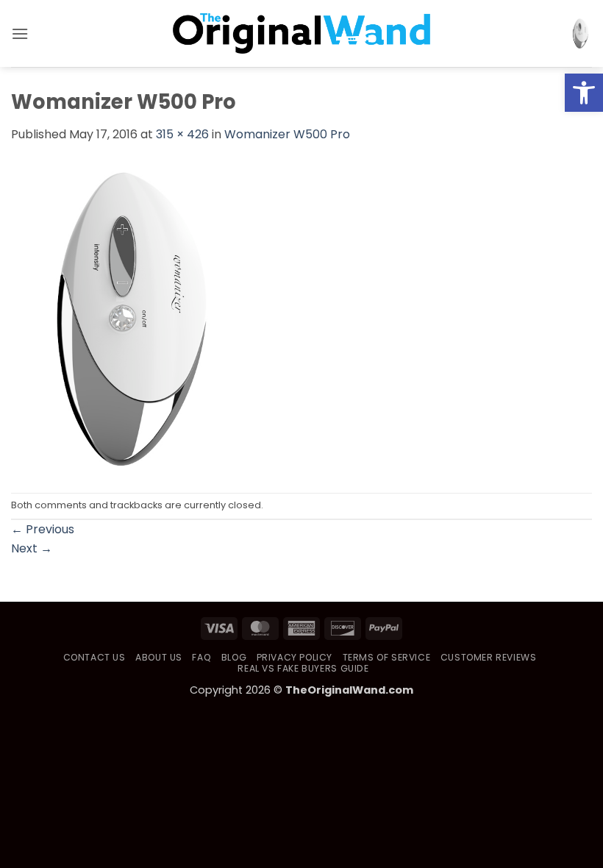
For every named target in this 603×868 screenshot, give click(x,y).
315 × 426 (182, 134)
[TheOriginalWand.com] (301, 33)
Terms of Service (387, 657)
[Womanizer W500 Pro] (127, 317)
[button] (584, 93)
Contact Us (94, 657)
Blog (233, 657)
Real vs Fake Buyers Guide (303, 668)
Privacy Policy (295, 657)
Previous (42, 529)
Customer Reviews (488, 657)
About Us (158, 657)
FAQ (201, 657)
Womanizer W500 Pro (287, 134)
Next (31, 548)
